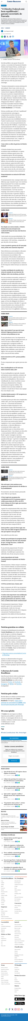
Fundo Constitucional (8, 732)
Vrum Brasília (17, 973)
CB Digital (3, 913)
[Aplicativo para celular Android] (20, 1003)
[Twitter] (8, 37)
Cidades (2, 882)
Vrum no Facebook (4, 980)
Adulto (16, 957)
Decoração (17, 937)
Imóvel (17, 922)
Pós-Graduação (18, 899)
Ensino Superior (18, 882)
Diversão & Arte (4, 891)
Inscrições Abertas (18, 911)
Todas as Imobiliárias (19, 942)
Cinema (2, 936)
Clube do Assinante (5, 916)
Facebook (17, 682)
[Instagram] (15, 1009)
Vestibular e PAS (18, 893)
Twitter (10, 682)
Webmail (3, 931)
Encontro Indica (18, 983)
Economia (3, 888)
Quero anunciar (18, 949)
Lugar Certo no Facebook (19, 940)
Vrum (3, 965)
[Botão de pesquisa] (26, 1)
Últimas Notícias (18, 890)
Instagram (4, 684)
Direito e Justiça (4, 911)
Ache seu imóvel (18, 924)
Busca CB (3, 914)
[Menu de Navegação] (2, 1)
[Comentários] (13, 37)
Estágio (16, 886)
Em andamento (17, 909)
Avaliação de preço (4, 974)
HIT (2, 942)
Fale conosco (17, 900)
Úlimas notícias (17, 931)
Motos (2, 978)
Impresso (4, 907)
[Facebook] (5, 37)
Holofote (2, 899)
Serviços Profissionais (19, 959)
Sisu (15, 895)
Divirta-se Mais (6, 934)
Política (2, 884)
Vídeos (2, 976)
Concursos (18, 903)
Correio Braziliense (7, 878)
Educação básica (18, 880)
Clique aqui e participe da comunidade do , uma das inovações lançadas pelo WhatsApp (13, 702)
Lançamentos (17, 930)
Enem (16, 888)
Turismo (2, 902)
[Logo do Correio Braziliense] (14, 1)
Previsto (16, 907)
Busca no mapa (17, 928)
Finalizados (17, 913)
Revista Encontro (20, 975)
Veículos (16, 953)
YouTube (19, 684)
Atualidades (17, 981)
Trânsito (2, 904)
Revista (16, 979)
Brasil (2, 886)
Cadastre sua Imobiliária (19, 944)
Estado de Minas (18, 988)
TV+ (2, 944)
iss (17, 732)
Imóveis (16, 951)
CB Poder (16, 971)
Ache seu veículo (4, 967)
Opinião (2, 897)
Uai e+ (16, 991)
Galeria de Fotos (18, 939)
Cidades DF (7, 27)
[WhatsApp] (2, 37)
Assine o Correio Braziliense (6, 918)
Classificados (19, 947)
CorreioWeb (5, 922)
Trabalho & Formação (19, 884)
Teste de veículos (4, 973)
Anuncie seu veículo (5, 969)
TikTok (11, 684)
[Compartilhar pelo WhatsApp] (19, 775)
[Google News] (10, 37)
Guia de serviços (18, 933)
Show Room (17, 935)
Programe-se (3, 938)
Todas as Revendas (4, 982)
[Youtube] (18, 1009)
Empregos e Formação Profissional (19, 955)
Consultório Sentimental (5, 926)
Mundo (2, 890)
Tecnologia (3, 900)
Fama (2, 924)
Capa (2, 880)
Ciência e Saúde (4, 895)
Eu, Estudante (19, 878)
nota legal (23, 732)
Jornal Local (17, 969)
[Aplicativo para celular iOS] (20, 999)
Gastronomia (3, 928)
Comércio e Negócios (19, 961)
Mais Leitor (3, 945)
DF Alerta (16, 967)
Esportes (3, 893)
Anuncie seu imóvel (18, 926)
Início (2, 27)
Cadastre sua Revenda (5, 983)
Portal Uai (16, 990)
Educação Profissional (19, 897)
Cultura (16, 891)
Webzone (3, 930)
